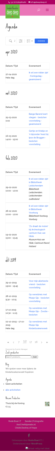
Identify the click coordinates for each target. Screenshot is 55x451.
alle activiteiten (13, 390)
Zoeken (41, 41)
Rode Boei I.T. (35, 440)
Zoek (35, 357)
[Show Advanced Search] (20, 41)
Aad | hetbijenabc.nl (26, 424)
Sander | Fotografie (34, 421)
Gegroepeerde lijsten (28, 41)
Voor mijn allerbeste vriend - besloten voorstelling (38, 284)
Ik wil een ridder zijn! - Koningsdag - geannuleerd (38, 76)
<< (8, 342)
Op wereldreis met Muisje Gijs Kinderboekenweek (38, 325)
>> (47, 342)
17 (30, 342)
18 (36, 342)
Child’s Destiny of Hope (26, 428)
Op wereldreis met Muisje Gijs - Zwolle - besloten (39, 311)
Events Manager (21, 349)
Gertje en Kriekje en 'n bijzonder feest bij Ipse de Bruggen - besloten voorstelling (38, 137)
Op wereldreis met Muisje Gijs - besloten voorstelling (39, 297)
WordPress (36, 444)
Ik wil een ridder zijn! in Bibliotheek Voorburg (38, 209)
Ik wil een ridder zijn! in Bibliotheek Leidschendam (38, 182)
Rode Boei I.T (14, 421)
